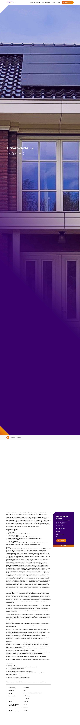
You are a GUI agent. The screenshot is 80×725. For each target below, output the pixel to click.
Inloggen (58, 2)
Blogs (43, 2)
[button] (35, 2)
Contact (53, 2)
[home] (11, 2)
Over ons (47, 2)
